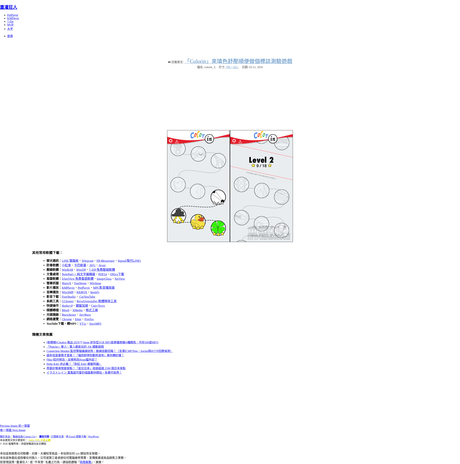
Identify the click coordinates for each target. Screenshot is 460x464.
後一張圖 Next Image (13, 430)
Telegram (87, 260)
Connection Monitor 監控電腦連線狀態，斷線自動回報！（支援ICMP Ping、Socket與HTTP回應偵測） (110, 351)
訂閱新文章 (57, 436)
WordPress (93, 436)
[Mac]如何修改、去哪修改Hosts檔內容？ (72, 359)
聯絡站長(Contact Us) (24, 436)
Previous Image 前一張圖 (15, 425)
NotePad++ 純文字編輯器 (78, 274)
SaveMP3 (95, 323)
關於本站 (5, 436)
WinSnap (95, 283)
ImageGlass (104, 278)
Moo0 (65, 310)
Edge (78, 319)
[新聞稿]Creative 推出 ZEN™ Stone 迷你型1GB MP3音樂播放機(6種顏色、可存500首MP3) (102, 342)
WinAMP (67, 292)
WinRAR (67, 269)
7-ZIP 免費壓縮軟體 (102, 269)
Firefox (89, 319)
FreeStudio (69, 296)
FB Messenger (105, 260)
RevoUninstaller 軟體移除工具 (97, 301)
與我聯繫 (85, 462)
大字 (10, 28)
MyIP (10, 24)
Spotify (95, 292)
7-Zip (10, 21)
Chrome (67, 319)
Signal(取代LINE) (129, 260)
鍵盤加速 (82, 305)
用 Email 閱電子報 (76, 436)
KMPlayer (13, 18)
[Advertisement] (230, 98)
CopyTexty (98, 305)
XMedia (77, 310)
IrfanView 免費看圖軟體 (78, 278)
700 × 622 (231, 67)
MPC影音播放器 (104, 287)
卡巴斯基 (80, 265)
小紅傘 (66, 265)
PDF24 (102, 274)
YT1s (82, 323)
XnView (120, 278)
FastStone (80, 283)
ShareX (66, 283)
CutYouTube (87, 296)
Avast (102, 265)
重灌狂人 (8, 7)
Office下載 (117, 274)
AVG (92, 265)
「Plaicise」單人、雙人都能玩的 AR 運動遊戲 (75, 346)
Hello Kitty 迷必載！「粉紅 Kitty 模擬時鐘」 (74, 363)
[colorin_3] (230, 241)
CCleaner (68, 301)
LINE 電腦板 (70, 260)
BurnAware (69, 314)
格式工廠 (92, 310)
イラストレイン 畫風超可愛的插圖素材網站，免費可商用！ (84, 372)
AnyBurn (85, 314)
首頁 (10, 36)
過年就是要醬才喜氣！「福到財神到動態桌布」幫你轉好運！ (85, 355)
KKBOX (82, 292)
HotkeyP (67, 305)
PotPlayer (12, 15)
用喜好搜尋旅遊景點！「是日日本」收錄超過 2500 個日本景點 (86, 368)
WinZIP (81, 269)
